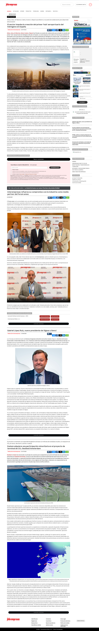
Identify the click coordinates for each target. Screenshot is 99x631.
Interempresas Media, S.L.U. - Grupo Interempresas (51, 629)
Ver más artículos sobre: (16, 188)
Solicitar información (44, 316)
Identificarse (34, 619)
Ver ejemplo (33, 165)
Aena (12, 33)
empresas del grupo (32, 177)
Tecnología (36, 11)
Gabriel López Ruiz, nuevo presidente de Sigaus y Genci (82, 122)
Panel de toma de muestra (85, 61)
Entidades (48, 11)
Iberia (22, 33)
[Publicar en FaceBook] (57, 30)
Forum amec (11, 201)
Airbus (8, 33)
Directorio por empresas (79, 171)
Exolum (27, 33)
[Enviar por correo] (53, 30)
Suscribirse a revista (36, 625)
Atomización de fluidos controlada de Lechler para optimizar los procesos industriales (81, 143)
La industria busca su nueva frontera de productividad (41, 188)
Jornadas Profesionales (77, 178)
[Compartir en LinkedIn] (63, 30)
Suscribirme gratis (55, 167)
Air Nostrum (17, 33)
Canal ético (48, 621)
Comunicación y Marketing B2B (79, 181)
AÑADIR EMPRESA (80, 620)
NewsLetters (34, 623)
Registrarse (34, 621)
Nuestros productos (50, 623)
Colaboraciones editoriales (64, 625)
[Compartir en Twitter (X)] (60, 30)
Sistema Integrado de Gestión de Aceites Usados (38, 339)
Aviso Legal (22, 174)
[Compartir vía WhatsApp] (67, 30)
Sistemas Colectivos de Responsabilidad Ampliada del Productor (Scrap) (48, 340)
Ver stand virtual (55, 316)
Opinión (22, 11)
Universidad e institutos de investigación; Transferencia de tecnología (80, 165)
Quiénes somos (49, 625)
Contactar (48, 619)
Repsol (31, 33)
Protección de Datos (65, 621)
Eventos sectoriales (76, 182)
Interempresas (40, 257)
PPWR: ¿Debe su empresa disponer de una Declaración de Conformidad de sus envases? (82, 136)
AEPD (21, 179)
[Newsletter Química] (82, 83)
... (80, 54)
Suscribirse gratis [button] (81, 4)
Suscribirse (82, 102)
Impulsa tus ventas (76, 179)
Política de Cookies (64, 623)
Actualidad (16, 11)
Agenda (42, 11)
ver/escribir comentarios (39, 323)
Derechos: (48, 177)
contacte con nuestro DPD (38, 178)
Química (9, 11)
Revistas (55, 11)
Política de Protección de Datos (31, 174)
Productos (28, 11)
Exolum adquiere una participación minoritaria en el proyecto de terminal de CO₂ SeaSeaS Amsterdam (81, 129)
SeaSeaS (9, 455)
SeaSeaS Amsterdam (20, 456)
